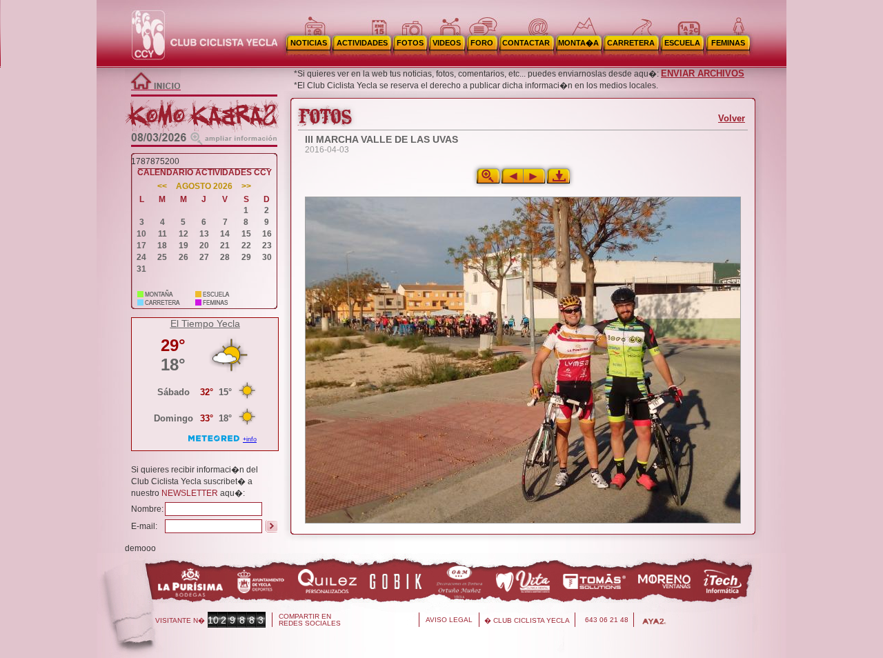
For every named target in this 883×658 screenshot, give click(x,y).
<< (162, 186)
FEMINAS (728, 43)
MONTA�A (578, 43)
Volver (731, 118)
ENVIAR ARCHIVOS (702, 73)
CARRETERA (631, 43)
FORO (481, 43)
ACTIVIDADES (362, 43)
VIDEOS (447, 43)
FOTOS (410, 43)
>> (246, 186)
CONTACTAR (526, 43)
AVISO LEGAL (449, 620)
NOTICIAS (308, 43)
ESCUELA (682, 43)
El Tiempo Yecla (205, 323)
